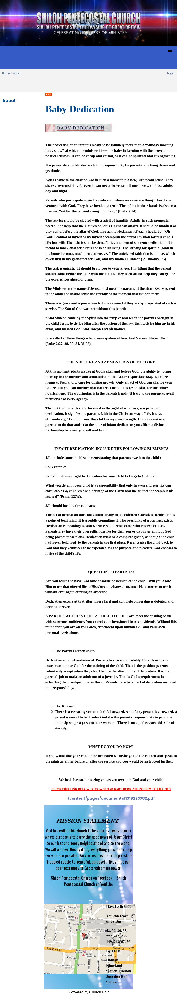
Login (171, 73)
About (17, 73)
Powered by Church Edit (89, 992)
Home (6, 73)
